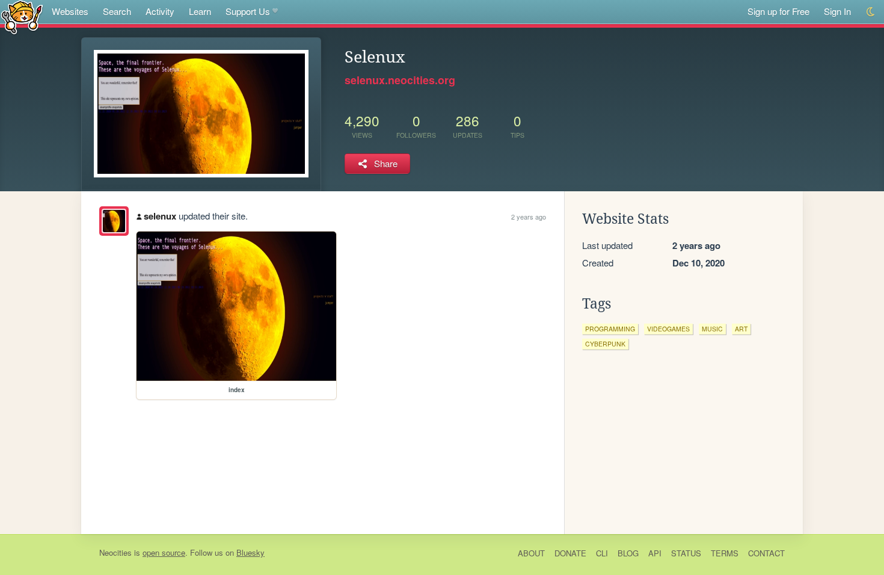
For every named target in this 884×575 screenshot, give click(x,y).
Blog (628, 553)
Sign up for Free (778, 11)
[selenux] (114, 221)
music (712, 328)
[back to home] (22, 16)
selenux (160, 216)
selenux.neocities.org (400, 80)
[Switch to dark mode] (871, 11)
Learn (200, 11)
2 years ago (528, 216)
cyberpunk (605, 343)
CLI (602, 553)
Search (117, 11)
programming (610, 328)
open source (164, 552)
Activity (160, 11)
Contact (766, 553)
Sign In (837, 11)
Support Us (248, 11)
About (531, 553)
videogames (668, 328)
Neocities (115, 552)
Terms (724, 553)
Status (686, 553)
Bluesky (250, 552)
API (654, 553)
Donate (570, 553)
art (741, 328)
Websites (70, 11)
